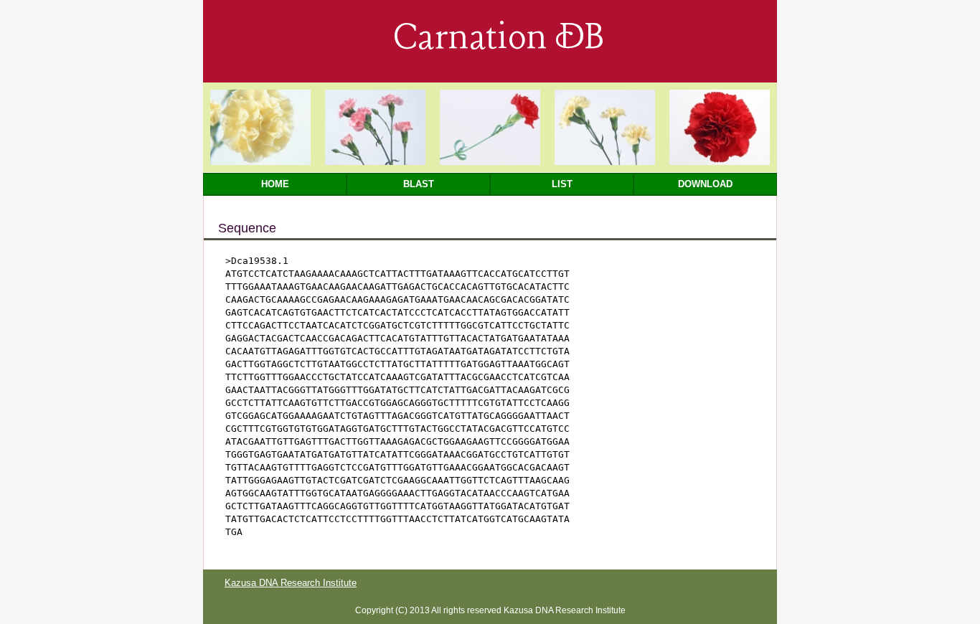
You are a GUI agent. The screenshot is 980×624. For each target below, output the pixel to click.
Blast (418, 184)
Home (275, 184)
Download (705, 184)
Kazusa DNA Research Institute (291, 582)
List (562, 184)
